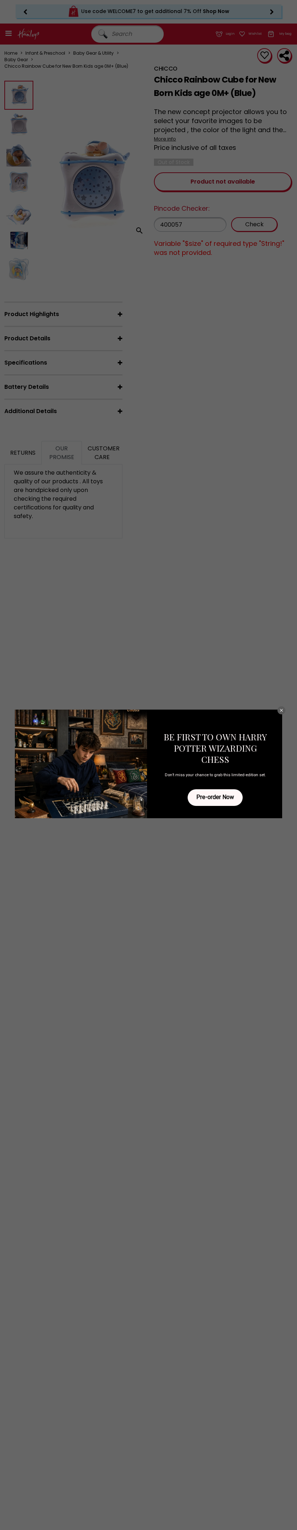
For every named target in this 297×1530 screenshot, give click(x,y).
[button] (281, 710)
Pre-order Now (215, 797)
